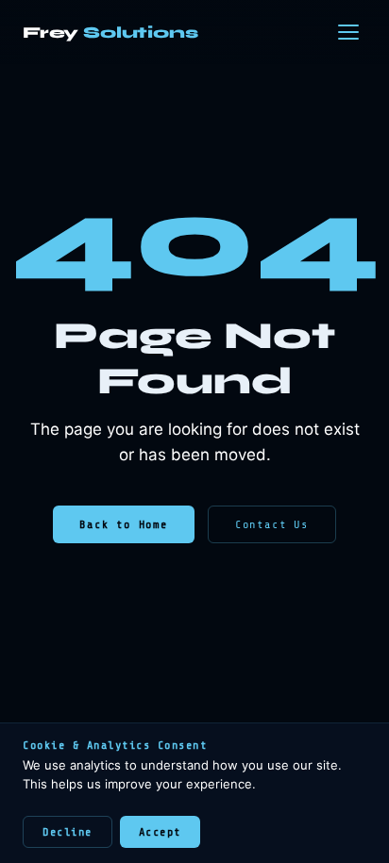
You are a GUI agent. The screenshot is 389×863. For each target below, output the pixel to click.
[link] (110, 32)
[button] (348, 32)
